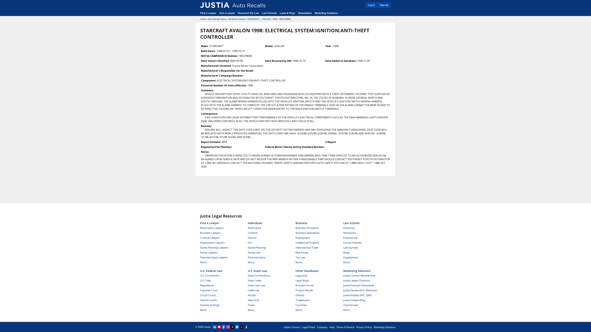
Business (301, 223)
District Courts (208, 300)
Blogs (346, 252)
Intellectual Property (307, 242)
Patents (300, 295)
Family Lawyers (208, 252)
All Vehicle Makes (236, 19)
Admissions (349, 233)
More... (204, 262)
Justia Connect (292, 327)
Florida (252, 295)
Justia (203, 19)
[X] (241, 327)
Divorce (252, 237)
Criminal (252, 233)
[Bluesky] (237, 327)
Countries (301, 305)
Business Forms (305, 285)
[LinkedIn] (215, 327)
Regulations (207, 285)
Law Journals (350, 247)
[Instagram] (228, 327)
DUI (250, 242)
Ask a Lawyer (227, 13)
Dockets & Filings (210, 305)
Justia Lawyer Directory (356, 280)
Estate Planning (257, 247)
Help (332, 327)
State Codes (254, 280)
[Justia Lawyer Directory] (246, 327)
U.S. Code (205, 280)
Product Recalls (304, 290)
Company (322, 327)
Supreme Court (209, 290)
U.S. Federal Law (211, 271)
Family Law (254, 252)
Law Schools (269, 13)
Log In (371, 5)
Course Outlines (352, 242)
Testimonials (350, 305)
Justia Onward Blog (354, 300)
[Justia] (214, 5)
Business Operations (308, 233)
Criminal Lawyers (210, 237)
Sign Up (384, 5)
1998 (274, 19)
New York (253, 300)
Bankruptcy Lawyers (212, 228)
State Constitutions (259, 275)
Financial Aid (350, 237)
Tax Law (300, 257)
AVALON (266, 19)
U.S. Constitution (209, 275)
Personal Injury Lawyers (214, 257)
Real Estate (302, 252)
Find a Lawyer (208, 13)
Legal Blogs (302, 280)
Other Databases (307, 271)
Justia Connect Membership (359, 275)
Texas (251, 305)
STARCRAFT (253, 19)
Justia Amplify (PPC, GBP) (357, 295)
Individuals (255, 223)
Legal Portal (308, 327)
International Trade (307, 247)
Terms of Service (345, 327)
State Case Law (256, 285)
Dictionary (349, 228)
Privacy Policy (364, 327)
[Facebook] (223, 327)
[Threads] (232, 327)
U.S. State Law (257, 271)
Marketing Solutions (326, 13)
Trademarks (303, 300)
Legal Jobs (302, 275)
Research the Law (248, 13)
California (253, 290)
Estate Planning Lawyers (214, 247)
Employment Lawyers (212, 242)
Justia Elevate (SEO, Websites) (360, 290)
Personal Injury (256, 257)
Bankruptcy (254, 228)
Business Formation (307, 228)
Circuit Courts (208, 295)
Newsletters (305, 13)
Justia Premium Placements (359, 285)
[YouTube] (219, 327)
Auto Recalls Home (217, 19)
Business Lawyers (210, 233)
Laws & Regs (287, 13)
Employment (303, 237)
